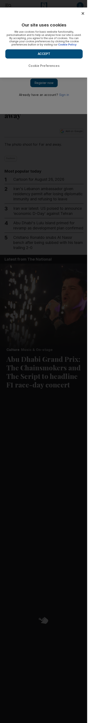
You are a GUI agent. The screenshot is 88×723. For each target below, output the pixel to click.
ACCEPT (44, 54)
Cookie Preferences (44, 65)
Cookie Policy (67, 44)
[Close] (83, 13)
